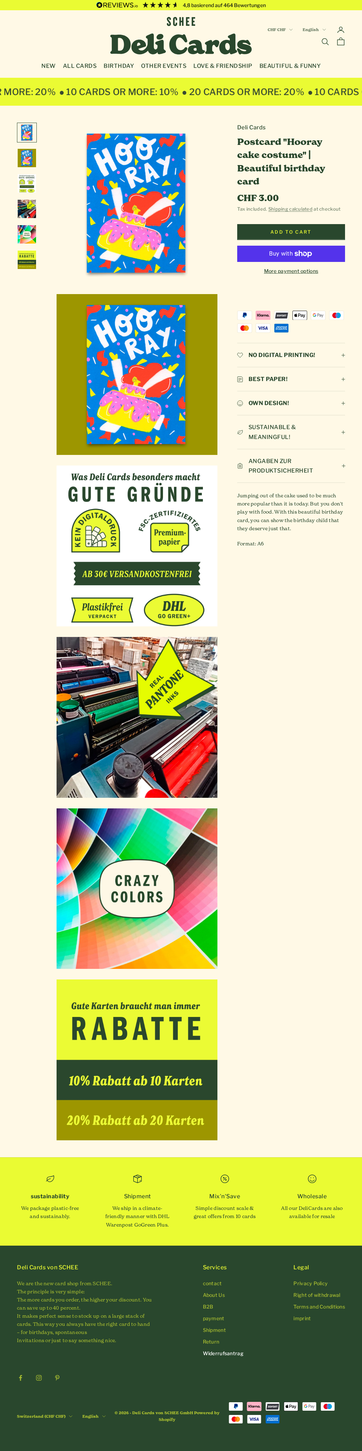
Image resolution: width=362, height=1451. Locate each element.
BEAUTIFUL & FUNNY (290, 66)
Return (211, 1342)
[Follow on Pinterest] (57, 1377)
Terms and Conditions (319, 1307)
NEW (48, 66)
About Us (214, 1295)
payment (213, 1318)
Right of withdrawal (316, 1295)
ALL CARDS (80, 66)
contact (212, 1283)
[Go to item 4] (27, 209)
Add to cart (291, 232)
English (311, 29)
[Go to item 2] (27, 158)
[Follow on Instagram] (38, 1377)
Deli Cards (251, 127)
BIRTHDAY (119, 66)
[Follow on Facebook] (20, 1377)
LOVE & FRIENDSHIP (222, 66)
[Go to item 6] (27, 260)
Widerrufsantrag (223, 1353)
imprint (302, 1318)
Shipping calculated (290, 209)
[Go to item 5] (27, 234)
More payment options (291, 271)
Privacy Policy (310, 1283)
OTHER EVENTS (163, 66)
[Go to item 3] (27, 183)
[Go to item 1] (27, 132)
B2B (208, 1307)
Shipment (214, 1330)
